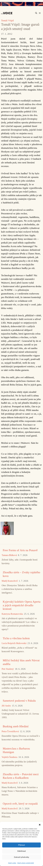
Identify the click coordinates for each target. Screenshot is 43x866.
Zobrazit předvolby (21, 857)
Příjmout (21, 845)
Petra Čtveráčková (10, 731)
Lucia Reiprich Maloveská (14, 643)
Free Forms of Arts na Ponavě (20, 550)
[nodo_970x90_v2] (21, 4)
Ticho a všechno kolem (16, 638)
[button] (40, 824)
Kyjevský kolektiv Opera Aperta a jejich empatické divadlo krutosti (21, 605)
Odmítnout (21, 851)
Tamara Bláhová (9, 555)
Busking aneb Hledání (15, 726)
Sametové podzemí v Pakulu (19, 700)
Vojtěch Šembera (9, 757)
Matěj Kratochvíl (10, 581)
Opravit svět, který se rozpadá (20, 803)
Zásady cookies (12, 863)
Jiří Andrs (6, 706)
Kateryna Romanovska (12, 614)
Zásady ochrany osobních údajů (25, 863)
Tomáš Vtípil (7, 20)
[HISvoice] (7, 13)
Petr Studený (8, 669)
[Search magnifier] (36, 13)
